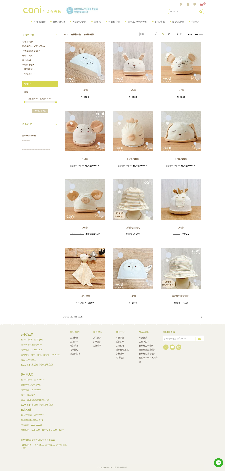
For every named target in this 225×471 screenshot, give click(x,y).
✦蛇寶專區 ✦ (28, 69)
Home (65, 34)
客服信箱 (120, 345)
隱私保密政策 (122, 349)
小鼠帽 (85, 159)
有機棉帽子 (27, 41)
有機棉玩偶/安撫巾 (31, 51)
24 (163, 34)
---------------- (27, 145)
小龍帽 (85, 90)
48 (169, 34)
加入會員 (97, 337)
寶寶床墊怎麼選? (147, 349)
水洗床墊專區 (79, 21)
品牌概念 (74, 337)
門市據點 (74, 349)
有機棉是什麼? (146, 345)
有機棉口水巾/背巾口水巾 (34, 46)
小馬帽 (181, 227)
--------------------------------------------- (36, 149)
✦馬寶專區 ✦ (28, 74)
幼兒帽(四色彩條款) (181, 296)
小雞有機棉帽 (132, 159)
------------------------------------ (33, 131)
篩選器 (27, 84)
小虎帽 (181, 90)
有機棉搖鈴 (27, 55)
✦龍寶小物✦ (28, 64)
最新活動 (27, 124)
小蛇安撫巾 (85, 296)
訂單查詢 (97, 341)
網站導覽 (120, 357)
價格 (26, 91)
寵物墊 (195, 21)
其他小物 (26, 60)
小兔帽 (133, 90)
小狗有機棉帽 (180, 159)
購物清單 (97, 345)
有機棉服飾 (39, 21)
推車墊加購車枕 (29, 135)
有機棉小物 (114, 21)
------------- (26, 140)
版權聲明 (120, 353)
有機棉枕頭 (59, 21)
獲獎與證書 (178, 21)
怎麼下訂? (144, 341)
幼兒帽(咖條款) (133, 227)
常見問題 (120, 337)
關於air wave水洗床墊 (148, 359)
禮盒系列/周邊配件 (137, 21)
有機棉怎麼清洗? (147, 353)
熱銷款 (97, 21)
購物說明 (120, 341)
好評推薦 (143, 337)
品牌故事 (74, 341)
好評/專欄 (160, 21)
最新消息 (74, 345)
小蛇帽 (133, 296)
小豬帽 (85, 227)
